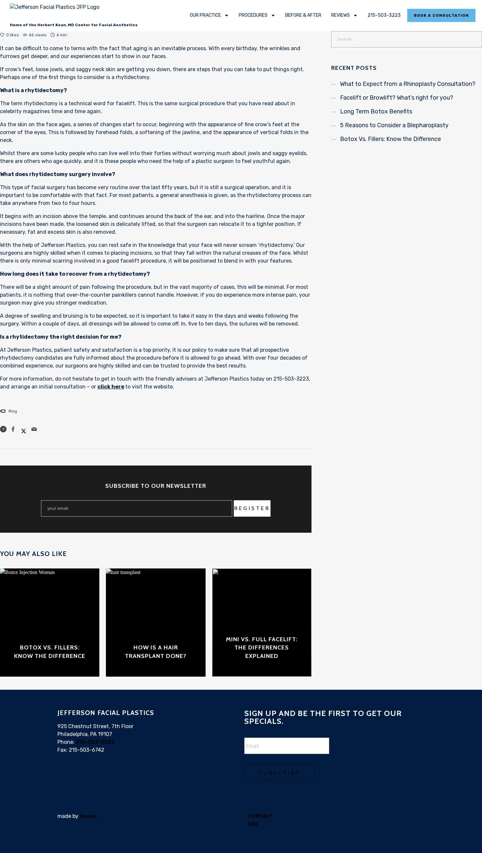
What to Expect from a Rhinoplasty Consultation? (407, 84)
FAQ (253, 824)
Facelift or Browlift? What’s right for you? (396, 97)
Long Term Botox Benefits (376, 111)
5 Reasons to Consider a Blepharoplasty (394, 125)
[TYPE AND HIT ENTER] (475, 39)
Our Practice (205, 15)
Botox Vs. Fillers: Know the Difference (390, 139)
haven (88, 816)
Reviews (340, 15)
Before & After (303, 15)
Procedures (253, 15)
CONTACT (260, 816)
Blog (13, 411)
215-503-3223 (384, 15)
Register (252, 508)
